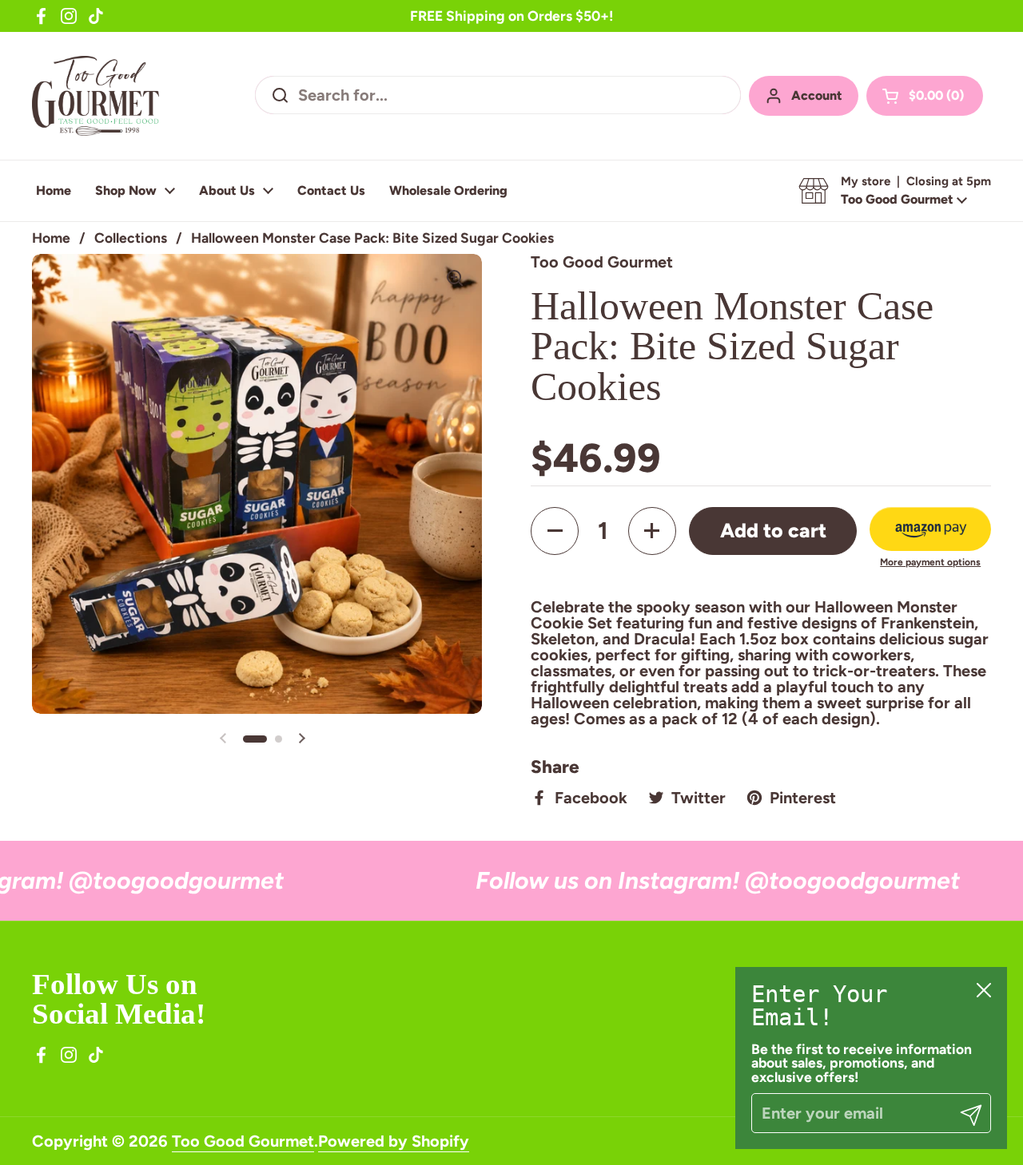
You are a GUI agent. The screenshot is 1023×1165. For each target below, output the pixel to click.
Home (51, 237)
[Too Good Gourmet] (95, 96)
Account (816, 95)
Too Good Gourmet (243, 1141)
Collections (130, 237)
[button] (924, 96)
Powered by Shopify (393, 1141)
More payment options (930, 562)
